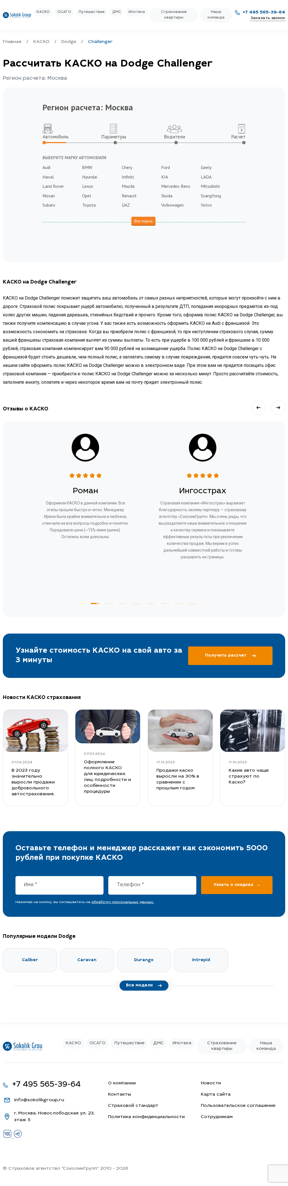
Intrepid (201, 960)
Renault (129, 195)
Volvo (206, 205)
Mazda (128, 186)
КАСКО (43, 12)
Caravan (86, 960)
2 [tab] (109, 603)
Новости (211, 1083)
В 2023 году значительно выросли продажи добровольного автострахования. (33, 782)
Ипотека (137, 12)
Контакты (119, 1094)
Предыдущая (258, 408)
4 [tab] (137, 603)
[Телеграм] (17, 1137)
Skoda (166, 195)
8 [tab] (193, 603)
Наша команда (216, 15)
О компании (122, 1083)
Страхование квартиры (174, 15)
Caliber (30, 960)
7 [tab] (179, 603)
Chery (127, 167)
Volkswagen (172, 205)
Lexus (87, 186)
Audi (46, 167)
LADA (206, 177)
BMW (87, 167)
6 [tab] (165, 603)
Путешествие (92, 12)
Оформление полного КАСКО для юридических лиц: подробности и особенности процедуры (107, 777)
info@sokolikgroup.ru (39, 1100)
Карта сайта (216, 1094)
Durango (144, 960)
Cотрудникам (217, 1117)
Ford (165, 167)
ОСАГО (64, 12)
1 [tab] (95, 603)
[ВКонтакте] (8, 1137)
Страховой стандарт (133, 1105)
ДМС (116, 12)
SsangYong (211, 195)
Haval (48, 177)
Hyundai (89, 177)
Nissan (48, 195)
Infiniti (128, 177)
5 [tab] (151, 603)
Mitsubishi (210, 186)
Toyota (89, 205)
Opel (86, 195)
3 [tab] (123, 603)
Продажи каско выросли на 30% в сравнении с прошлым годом (177, 779)
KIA (164, 177)
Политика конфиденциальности (146, 1117)
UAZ (126, 205)
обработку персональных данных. (122, 902)
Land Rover (53, 186)
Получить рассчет (226, 655)
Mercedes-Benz (175, 186)
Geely (206, 167)
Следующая (278, 408)
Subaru (48, 205)
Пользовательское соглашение (238, 1105)
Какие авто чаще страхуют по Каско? (249, 776)
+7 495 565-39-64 (264, 12)
